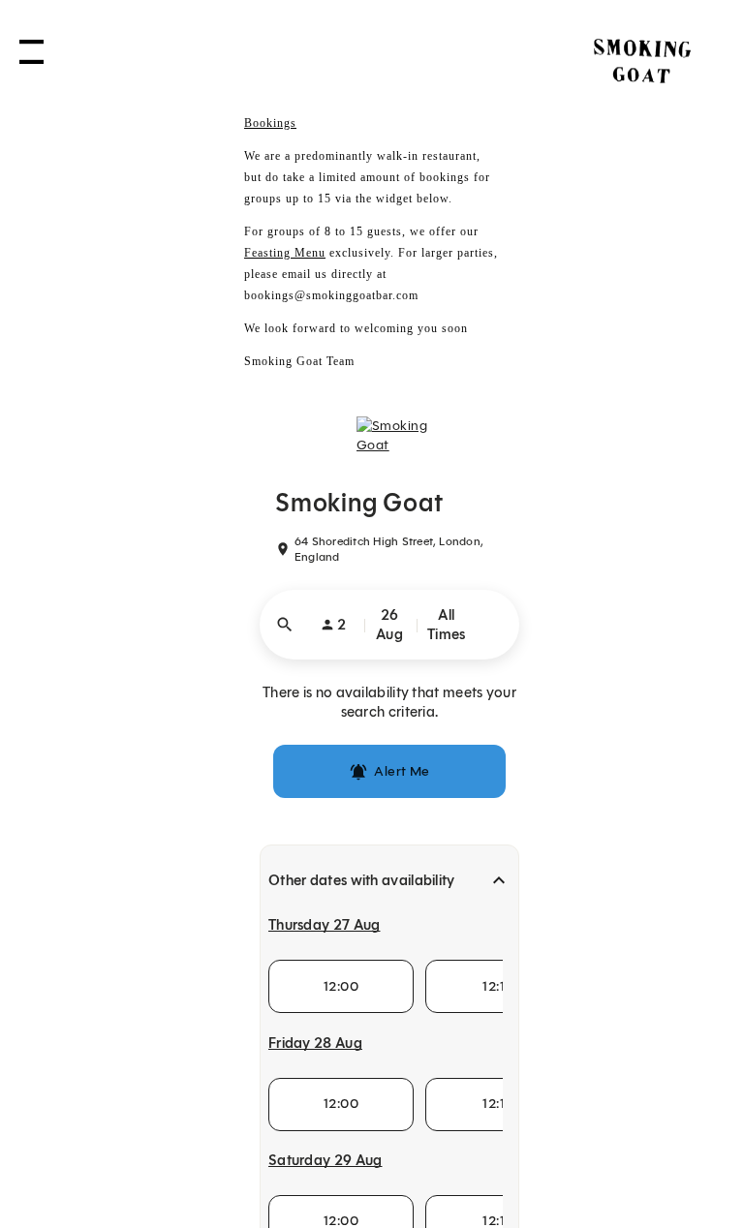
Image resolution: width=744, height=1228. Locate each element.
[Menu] (31, 58)
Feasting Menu (285, 253)
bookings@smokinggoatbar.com (331, 295)
